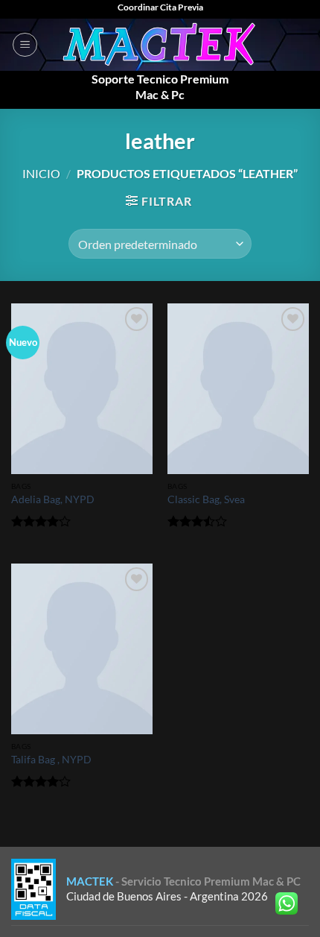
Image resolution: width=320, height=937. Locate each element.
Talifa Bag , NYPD (51, 760)
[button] (25, 45)
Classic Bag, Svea (206, 499)
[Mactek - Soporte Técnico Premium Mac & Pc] (160, 45)
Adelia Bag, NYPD (53, 499)
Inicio (41, 173)
